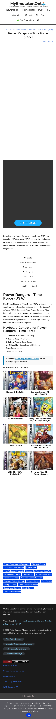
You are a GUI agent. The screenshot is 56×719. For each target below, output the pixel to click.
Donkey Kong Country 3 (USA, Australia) (40, 446)
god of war (31, 568)
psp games (47, 581)
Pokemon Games (11, 578)
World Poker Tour (15, 419)
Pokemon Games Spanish (31, 578)
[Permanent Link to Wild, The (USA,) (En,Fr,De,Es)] (15, 460)
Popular (7, 662)
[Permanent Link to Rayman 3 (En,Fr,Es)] (15, 380)
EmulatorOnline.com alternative (19, 644)
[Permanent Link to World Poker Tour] (15, 407)
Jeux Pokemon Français (14, 571)
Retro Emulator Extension (16, 649)
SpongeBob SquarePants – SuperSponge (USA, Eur (41, 420)
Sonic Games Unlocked (28, 585)
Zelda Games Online (12, 591)
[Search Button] (38, 20)
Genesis (29, 15)
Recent (16, 662)
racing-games (10, 585)
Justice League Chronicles (12, 682)
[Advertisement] (28, 72)
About (17, 621)
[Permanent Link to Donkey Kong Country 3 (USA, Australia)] (41, 434)
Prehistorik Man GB (10, 666)
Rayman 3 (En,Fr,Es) (15, 392)
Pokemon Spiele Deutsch (14, 581)
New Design (12, 10)
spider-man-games (12, 588)
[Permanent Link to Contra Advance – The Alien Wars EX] (41, 380)
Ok (28, 715)
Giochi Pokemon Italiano (14, 568)
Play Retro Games (13, 639)
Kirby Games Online (12, 574)
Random (24, 662)
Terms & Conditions (29, 621)
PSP (40, 10)
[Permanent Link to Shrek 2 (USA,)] (15, 434)
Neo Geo (40, 15)
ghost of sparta (38, 564)
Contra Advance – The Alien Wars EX (41, 393)
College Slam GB (9, 676)
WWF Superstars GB (10, 687)
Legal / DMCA (15, 624)
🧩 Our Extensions (25, 20)
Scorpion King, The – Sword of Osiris (40, 473)
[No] (52, 709)
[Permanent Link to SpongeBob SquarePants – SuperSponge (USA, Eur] (41, 407)
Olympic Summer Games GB (13, 671)
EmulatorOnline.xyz (14, 654)
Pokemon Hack (28, 10)
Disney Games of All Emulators (16, 564)
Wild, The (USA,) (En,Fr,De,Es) (15, 473)
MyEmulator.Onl (13, 30)
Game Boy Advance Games (27, 359)
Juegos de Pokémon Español (38, 571)
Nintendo (16, 15)
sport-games (27, 588)
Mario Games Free (44, 574)
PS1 (48, 10)
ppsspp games (33, 581)
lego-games (28, 574)
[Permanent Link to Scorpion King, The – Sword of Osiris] (41, 460)
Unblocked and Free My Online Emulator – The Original (28, 6)
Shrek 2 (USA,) (15, 445)
